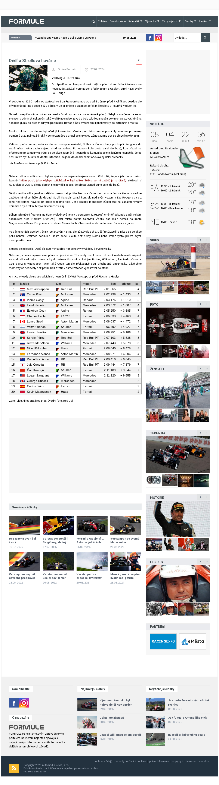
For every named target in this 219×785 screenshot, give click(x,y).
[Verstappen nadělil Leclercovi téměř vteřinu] (58, 561)
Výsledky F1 (152, 21)
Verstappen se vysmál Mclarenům (125, 540)
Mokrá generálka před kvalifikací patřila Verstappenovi (125, 578)
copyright (177, 761)
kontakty (204, 761)
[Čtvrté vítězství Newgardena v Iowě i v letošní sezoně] (178, 454)
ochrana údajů (103, 761)
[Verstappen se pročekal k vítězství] (92, 561)
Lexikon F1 (205, 21)
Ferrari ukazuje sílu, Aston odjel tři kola (90, 540)
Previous (141, 261)
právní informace (159, 761)
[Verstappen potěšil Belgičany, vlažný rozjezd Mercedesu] (58, 525)
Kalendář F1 (135, 21)
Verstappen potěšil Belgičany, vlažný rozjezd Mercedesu (56, 542)
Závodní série (118, 21)
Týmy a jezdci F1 (172, 21)
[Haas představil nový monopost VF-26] (167, 326)
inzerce (190, 761)
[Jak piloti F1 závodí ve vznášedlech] (152, 261)
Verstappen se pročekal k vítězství (89, 576)
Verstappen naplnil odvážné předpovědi (22, 576)
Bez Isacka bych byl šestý (22, 540)
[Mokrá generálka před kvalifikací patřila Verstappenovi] (125, 561)
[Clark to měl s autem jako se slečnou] (178, 583)
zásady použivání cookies (130, 761)
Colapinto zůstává (112, 717)
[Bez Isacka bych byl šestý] (24, 525)
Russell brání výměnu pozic (186, 734)
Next (214, 261)
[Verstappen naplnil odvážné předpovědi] (24, 561)
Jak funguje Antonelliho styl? (187, 717)
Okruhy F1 (191, 21)
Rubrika (102, 21)
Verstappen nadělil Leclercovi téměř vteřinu (55, 578)
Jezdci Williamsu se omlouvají (120, 734)
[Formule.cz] (26, 21)
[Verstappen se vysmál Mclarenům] (125, 525)
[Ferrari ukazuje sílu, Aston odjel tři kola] (92, 525)
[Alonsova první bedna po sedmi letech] (178, 519)
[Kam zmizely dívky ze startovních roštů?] (178, 390)
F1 (139, 60)
